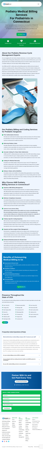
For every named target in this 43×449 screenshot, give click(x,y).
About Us (14, 421)
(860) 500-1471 (22, 286)
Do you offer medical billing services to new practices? (14, 364)
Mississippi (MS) (20, 312)
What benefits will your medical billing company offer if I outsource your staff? (19, 336)
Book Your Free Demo (22, 381)
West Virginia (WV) (7, 309)
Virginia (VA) (19, 316)
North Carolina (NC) (34, 309)
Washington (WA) (6, 318)
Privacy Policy (30, 446)
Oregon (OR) (5, 314)
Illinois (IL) (5, 312)
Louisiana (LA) (20, 318)
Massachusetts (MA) (21, 305)
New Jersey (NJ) (33, 305)
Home (13, 419)
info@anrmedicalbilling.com (37, 429)
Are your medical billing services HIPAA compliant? (14, 355)
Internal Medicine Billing (27, 439)
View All (5, 322)
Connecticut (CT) (20, 309)
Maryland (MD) (33, 316)
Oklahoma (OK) (6, 316)
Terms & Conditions (37, 446)
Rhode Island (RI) (33, 307)
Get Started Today (21, 34)
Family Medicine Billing (27, 430)
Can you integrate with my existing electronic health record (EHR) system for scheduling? (19, 360)
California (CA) (33, 312)
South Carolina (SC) (34, 314)
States (13, 423)
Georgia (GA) (6, 307)
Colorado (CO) (20, 314)
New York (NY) (6, 305)
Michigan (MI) (19, 307)
